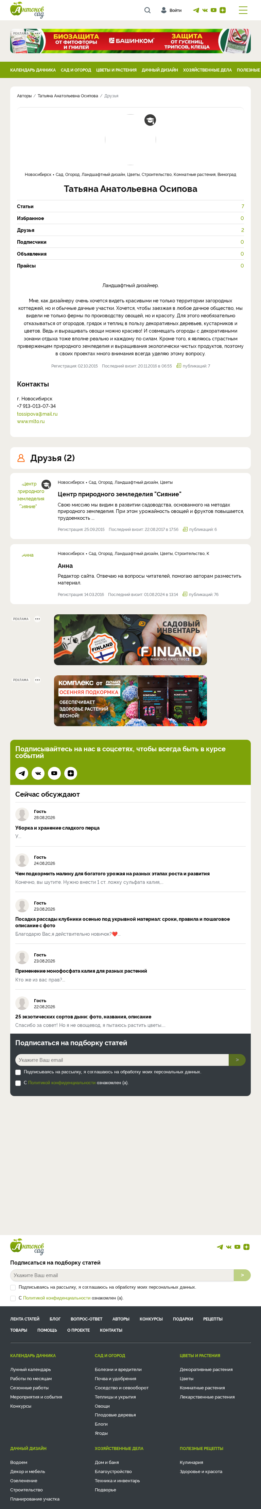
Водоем (18, 1462)
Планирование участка (34, 1498)
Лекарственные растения (207, 1396)
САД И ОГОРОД (76, 70)
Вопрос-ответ (86, 1319)
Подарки (183, 1319)
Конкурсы (151, 1319)
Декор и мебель (27, 1471)
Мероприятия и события (36, 1396)
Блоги (101, 1424)
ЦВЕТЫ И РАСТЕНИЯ (116, 70)
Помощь (47, 1330)
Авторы (120, 1319)
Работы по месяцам (31, 1378)
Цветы (186, 1378)
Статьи (130, 206)
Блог (55, 1319)
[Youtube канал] (213, 10)
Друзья (130, 229)
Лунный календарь (30, 1369)
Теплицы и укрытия (115, 1396)
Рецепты (213, 1319)
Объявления (130, 253)
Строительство (26, 1489)
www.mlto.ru (31, 421)
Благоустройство (113, 1471)
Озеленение (23, 1480)
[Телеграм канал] (196, 10)
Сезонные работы (29, 1387)
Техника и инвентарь (117, 1480)
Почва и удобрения (115, 1378)
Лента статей (24, 1319)
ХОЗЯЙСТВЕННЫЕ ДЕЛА (207, 70)
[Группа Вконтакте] (205, 10)
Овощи (102, 1406)
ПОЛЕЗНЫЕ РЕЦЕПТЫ (201, 1448)
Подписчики (130, 241)
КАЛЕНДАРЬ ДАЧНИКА (33, 70)
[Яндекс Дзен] (222, 10)
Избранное (130, 218)
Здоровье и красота (201, 1471)
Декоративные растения (206, 1369)
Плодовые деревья (115, 1414)
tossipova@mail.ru (37, 413)
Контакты (111, 1330)
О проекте (78, 1330)
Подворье (105, 1489)
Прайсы (130, 265)
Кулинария (191, 1462)
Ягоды (101, 1433)
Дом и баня (107, 1462)
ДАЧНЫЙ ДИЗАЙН (160, 70)
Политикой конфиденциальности (61, 1082)
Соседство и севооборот (122, 1387)
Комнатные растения (202, 1387)
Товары (18, 1330)
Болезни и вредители (118, 1369)
